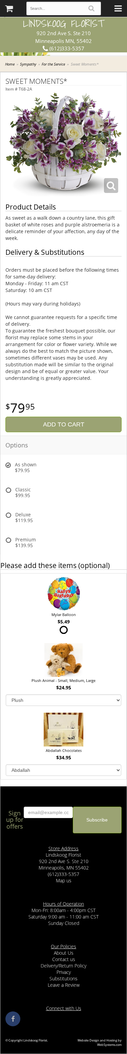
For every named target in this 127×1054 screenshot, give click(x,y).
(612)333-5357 (66, 48)
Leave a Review (64, 985)
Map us (63, 880)
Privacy (64, 972)
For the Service (53, 64)
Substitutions (63, 978)
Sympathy (28, 64)
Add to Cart (63, 424)
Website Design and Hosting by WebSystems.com (100, 1042)
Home (10, 64)
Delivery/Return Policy (63, 965)
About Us (63, 953)
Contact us (63, 959)
